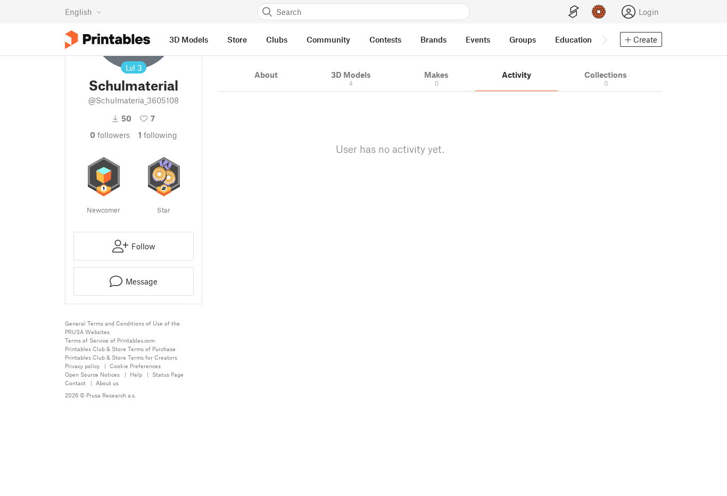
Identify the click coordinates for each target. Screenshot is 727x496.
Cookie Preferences (135, 365)
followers (110, 135)
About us (107, 382)
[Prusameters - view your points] (599, 12)
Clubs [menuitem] (276, 39)
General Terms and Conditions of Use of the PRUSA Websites (122, 327)
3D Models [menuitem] (188, 39)
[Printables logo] (107, 39)
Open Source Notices (92, 374)
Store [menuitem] (237, 39)
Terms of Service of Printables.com (110, 340)
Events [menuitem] (478, 39)
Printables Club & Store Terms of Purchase (120, 348)
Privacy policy (82, 365)
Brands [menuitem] (433, 39)
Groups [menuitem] (522, 39)
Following (157, 135)
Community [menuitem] (328, 39)
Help (136, 374)
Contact (75, 382)
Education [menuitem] (573, 39)
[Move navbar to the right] (604, 39)
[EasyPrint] (574, 12)
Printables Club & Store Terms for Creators (121, 357)
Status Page (168, 374)
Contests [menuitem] (385, 39)
